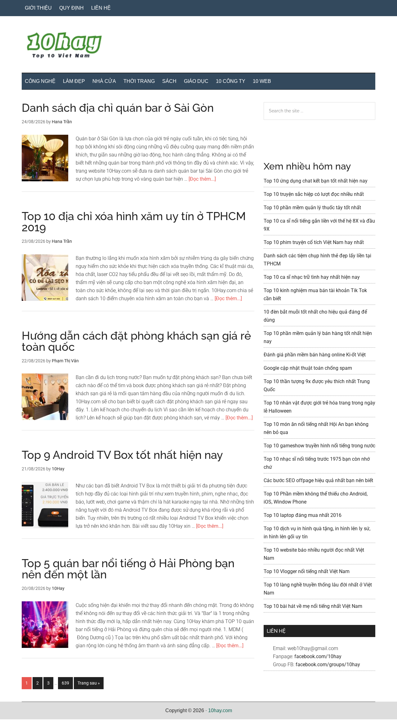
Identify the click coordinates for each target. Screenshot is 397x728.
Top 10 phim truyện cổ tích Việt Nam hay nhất (314, 242)
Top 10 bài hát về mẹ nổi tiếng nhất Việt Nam (313, 606)
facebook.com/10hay (317, 656)
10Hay (198, 46)
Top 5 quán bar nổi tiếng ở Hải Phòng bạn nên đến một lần (128, 569)
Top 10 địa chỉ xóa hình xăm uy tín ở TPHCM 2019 (134, 222)
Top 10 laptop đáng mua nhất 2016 (302, 515)
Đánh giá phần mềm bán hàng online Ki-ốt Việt (315, 355)
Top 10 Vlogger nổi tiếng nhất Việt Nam (307, 571)
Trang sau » (88, 684)
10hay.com (220, 710)
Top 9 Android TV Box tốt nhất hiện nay (122, 454)
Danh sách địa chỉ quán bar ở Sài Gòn (118, 107)
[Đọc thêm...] (202, 179)
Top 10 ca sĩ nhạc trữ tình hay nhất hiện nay (312, 277)
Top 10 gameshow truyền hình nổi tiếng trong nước (319, 446)
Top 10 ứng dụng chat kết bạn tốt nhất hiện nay (316, 181)
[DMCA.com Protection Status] (15, 724)
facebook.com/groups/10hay (328, 664)
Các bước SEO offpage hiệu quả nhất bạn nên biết (318, 480)
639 (67, 682)
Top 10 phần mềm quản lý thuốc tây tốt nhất (312, 207)
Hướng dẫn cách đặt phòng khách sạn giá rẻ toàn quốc (136, 341)
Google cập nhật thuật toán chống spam (308, 368)
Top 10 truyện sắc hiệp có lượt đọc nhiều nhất (314, 194)
